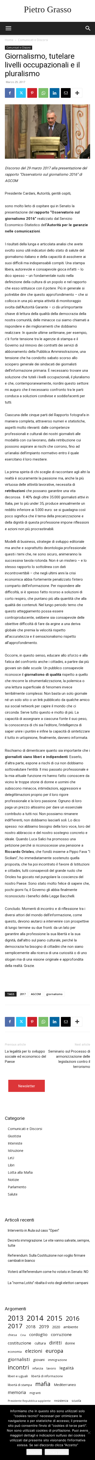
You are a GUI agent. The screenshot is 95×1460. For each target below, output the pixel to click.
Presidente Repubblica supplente (29, 1400)
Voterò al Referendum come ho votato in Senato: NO (48, 1272)
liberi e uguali (18, 1376)
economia (15, 1352)
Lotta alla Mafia (20, 1172)
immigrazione (57, 1360)
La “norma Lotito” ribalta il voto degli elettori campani (48, 1283)
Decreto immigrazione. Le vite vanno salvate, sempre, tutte (49, 1242)
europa (54, 1350)
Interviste (15, 1143)
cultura (40, 1343)
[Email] (66, 93)
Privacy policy (57, 1452)
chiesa (12, 1335)
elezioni (33, 1351)
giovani (39, 1359)
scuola (76, 1400)
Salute (13, 1194)
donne (70, 1343)
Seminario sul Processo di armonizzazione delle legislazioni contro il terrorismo (69, 1059)
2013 (15, 1318)
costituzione (19, 1342)
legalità (66, 1367)
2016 (72, 1318)
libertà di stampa (20, 1385)
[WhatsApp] (43, 93)
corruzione (61, 1334)
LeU (11, 1157)
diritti (55, 1342)
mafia (42, 1383)
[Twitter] (21, 93)
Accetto (34, 1452)
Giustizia (14, 1136)
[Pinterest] (32, 93)
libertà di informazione (47, 1376)
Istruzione (15, 1150)
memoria (17, 1392)
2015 (54, 1318)
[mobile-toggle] (8, 28)
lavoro (51, 1368)
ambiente (70, 1327)
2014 (35, 1318)
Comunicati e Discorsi (33, 40)
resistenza (61, 1401)
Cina (23, 1335)
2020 (56, 1326)
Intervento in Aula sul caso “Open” (33, 1230)
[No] (88, 1432)
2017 (23, 994)
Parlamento (17, 1187)
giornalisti (19, 1359)
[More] (77, 93)
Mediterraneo (65, 1384)
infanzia (37, 1368)
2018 (31, 1326)
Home (9, 40)
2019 (44, 1326)
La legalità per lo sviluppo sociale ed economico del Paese (25, 1056)
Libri (11, 1165)
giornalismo (54, 994)
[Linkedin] (54, 93)
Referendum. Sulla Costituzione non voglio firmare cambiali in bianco (46, 1258)
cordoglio (38, 1334)
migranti (35, 1393)
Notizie (13, 1179)
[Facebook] (10, 93)
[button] (88, 28)
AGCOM (36, 994)
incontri (18, 1367)
